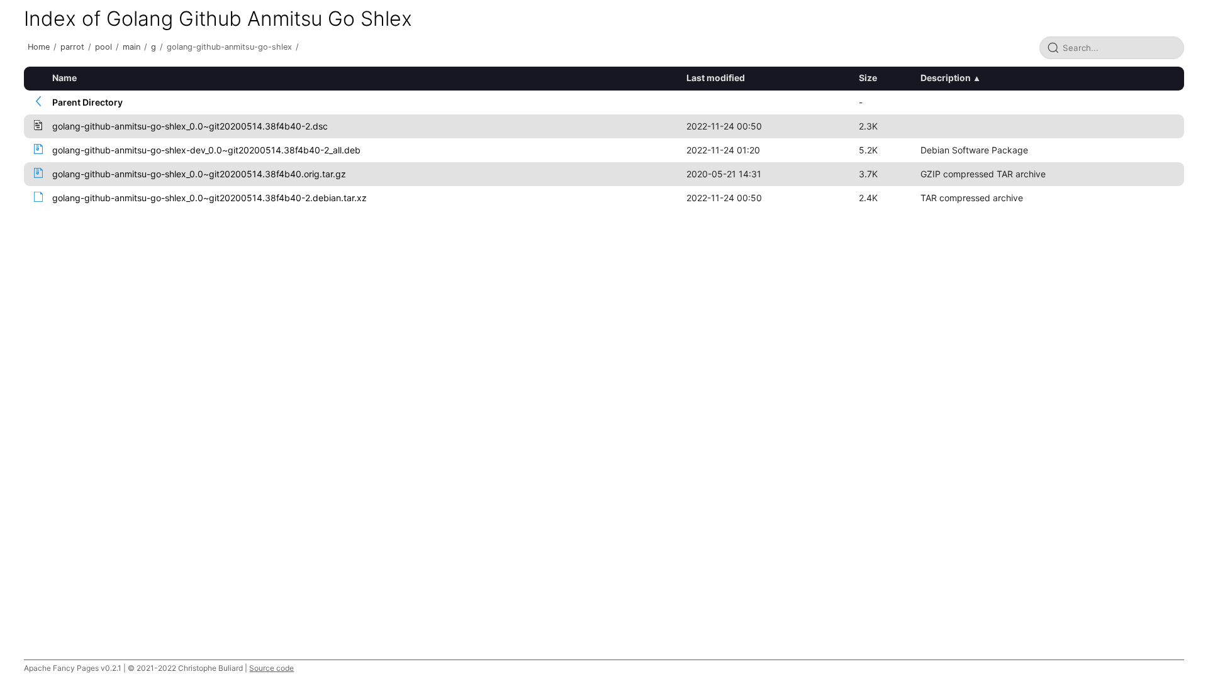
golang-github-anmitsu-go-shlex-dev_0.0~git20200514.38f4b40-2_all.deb (206, 150)
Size (868, 77)
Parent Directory (87, 102)
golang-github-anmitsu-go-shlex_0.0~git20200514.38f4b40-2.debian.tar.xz (209, 197)
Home (39, 47)
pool (103, 47)
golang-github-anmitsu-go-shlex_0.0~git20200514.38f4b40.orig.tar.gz (199, 173)
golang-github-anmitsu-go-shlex (229, 47)
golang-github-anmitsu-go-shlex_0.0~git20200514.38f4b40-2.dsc (190, 126)
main (131, 47)
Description (945, 77)
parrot (72, 47)
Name (64, 77)
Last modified (715, 77)
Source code (271, 668)
